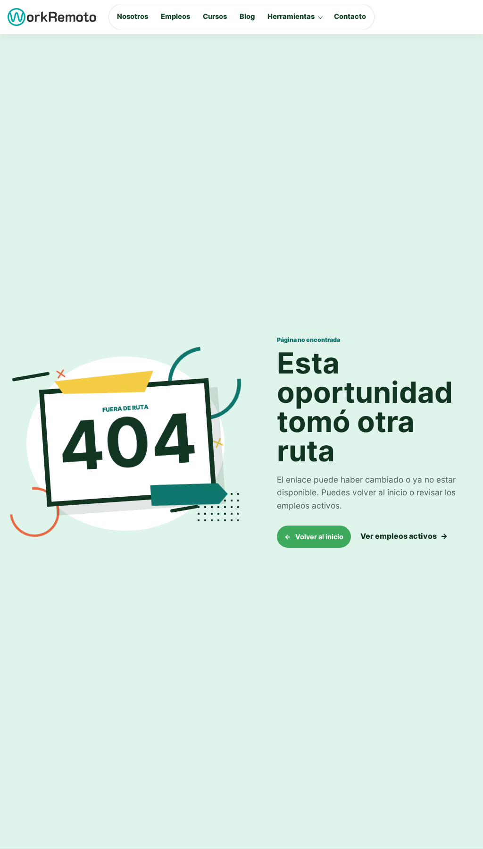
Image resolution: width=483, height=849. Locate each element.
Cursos (215, 16)
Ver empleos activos (404, 536)
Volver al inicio (313, 537)
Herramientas (291, 16)
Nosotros (132, 16)
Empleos (175, 16)
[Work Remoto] (52, 17)
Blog (247, 16)
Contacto (350, 16)
